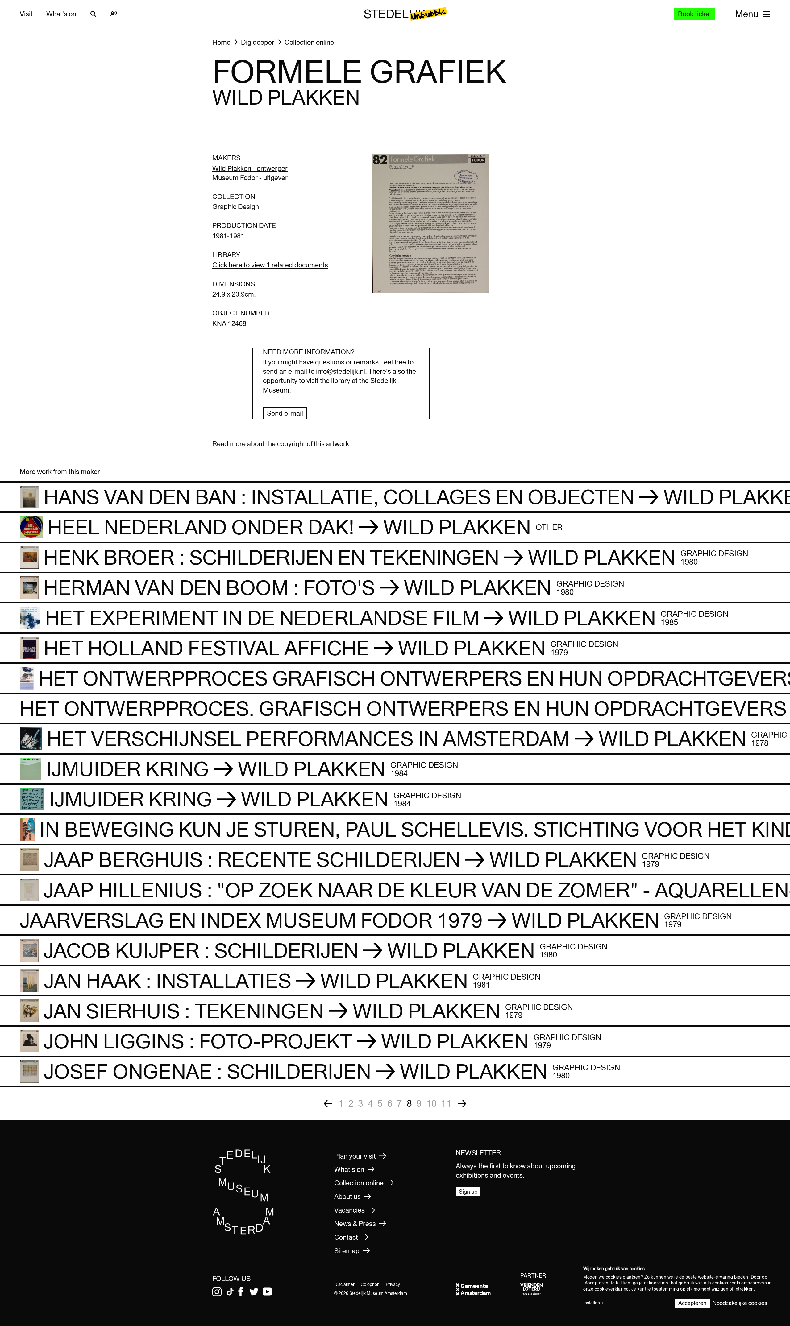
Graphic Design (235, 207)
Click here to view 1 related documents (270, 265)
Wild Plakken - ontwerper (250, 168)
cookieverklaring (612, 1289)
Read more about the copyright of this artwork (280, 444)
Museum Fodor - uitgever (250, 178)
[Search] (93, 14)
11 (446, 1103)
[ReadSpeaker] (113, 14)
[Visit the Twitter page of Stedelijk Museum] (254, 1291)
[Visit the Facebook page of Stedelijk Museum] (240, 1291)
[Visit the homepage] (243, 1232)
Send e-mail (285, 413)
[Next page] (462, 1103)
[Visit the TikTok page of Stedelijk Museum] (230, 1291)
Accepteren (692, 1303)
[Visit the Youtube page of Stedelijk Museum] (267, 1291)
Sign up (468, 1191)
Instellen (591, 1302)
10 (431, 1103)
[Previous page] (328, 1103)
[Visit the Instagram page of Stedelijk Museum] (217, 1291)
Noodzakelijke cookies (740, 1303)
